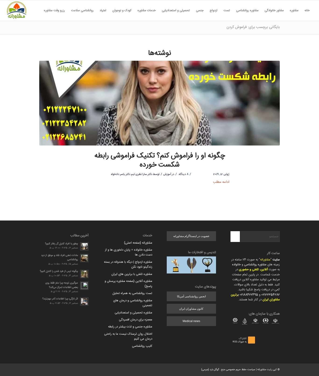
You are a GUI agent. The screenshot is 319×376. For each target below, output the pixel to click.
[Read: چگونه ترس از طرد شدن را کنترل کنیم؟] (84, 274)
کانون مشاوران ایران (191, 308)
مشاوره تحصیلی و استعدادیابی (133, 312)
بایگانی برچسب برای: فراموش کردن (253, 27)
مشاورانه (265, 259)
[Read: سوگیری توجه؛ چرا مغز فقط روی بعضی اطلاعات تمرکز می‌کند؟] (84, 285)
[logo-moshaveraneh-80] (16, 10)
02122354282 (270, 294)
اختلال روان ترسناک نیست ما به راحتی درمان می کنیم (128, 336)
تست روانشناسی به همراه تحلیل (132, 293)
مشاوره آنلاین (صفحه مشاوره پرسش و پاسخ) (128, 284)
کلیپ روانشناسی (142, 346)
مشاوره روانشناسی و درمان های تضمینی (132, 303)
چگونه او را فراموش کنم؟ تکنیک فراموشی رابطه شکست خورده (159, 160)
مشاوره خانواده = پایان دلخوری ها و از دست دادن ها (128, 252)
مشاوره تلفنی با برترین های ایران (131, 274)
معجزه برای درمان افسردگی (135, 319)
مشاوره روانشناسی (255, 264)
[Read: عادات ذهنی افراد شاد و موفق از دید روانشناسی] (84, 258)
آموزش (167, 174)
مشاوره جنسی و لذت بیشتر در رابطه (130, 326)
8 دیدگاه (183, 174)
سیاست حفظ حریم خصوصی (240, 370)
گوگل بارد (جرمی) (210, 370)
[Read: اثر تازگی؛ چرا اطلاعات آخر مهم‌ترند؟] (84, 301)
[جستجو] (38, 10)
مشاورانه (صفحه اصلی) (138, 242)
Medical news (191, 321)
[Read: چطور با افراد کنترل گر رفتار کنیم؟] (84, 246)
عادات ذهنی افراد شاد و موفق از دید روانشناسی (59, 257)
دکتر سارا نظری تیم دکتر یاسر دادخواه (131, 174)
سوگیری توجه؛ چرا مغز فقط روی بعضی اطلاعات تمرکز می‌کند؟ (61, 285)
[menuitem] (307, 10)
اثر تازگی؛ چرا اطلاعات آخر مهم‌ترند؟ (60, 299)
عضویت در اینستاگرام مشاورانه (191, 236)
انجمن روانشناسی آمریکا (191, 296)
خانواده (236, 264)
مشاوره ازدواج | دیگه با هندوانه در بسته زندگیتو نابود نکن (128, 264)
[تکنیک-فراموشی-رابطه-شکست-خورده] (159, 103)
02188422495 (249, 294)
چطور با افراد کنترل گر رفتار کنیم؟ (61, 243)
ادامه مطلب (221, 182)
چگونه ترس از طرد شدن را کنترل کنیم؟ (59, 271)
